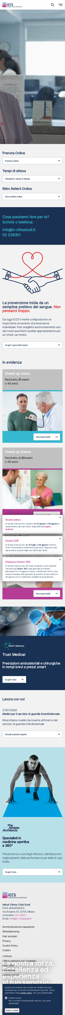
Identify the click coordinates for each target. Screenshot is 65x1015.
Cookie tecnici (14, 998)
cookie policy (26, 993)
